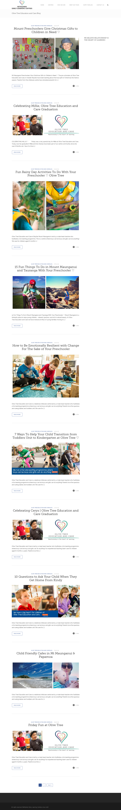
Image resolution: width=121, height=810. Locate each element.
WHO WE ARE (61, 4)
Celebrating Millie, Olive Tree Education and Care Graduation (45, 107)
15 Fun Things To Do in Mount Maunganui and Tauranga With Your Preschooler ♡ (46, 268)
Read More (17, 86)
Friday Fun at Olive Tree (45, 725)
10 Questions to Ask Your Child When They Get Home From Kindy (46, 578)
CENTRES (50, 4)
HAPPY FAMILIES (88, 4)
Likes (77, 86)
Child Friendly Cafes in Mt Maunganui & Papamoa (45, 655)
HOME (42, 4)
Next (49, 785)
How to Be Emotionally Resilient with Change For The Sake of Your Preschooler (45, 347)
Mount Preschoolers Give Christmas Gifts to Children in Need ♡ (46, 30)
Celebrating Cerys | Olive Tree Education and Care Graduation (46, 512)
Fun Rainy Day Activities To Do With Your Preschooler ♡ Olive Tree (46, 173)
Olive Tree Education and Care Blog (41, 25)
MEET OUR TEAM (74, 4)
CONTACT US (100, 4)
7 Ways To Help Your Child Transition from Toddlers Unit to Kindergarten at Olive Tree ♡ (45, 436)
